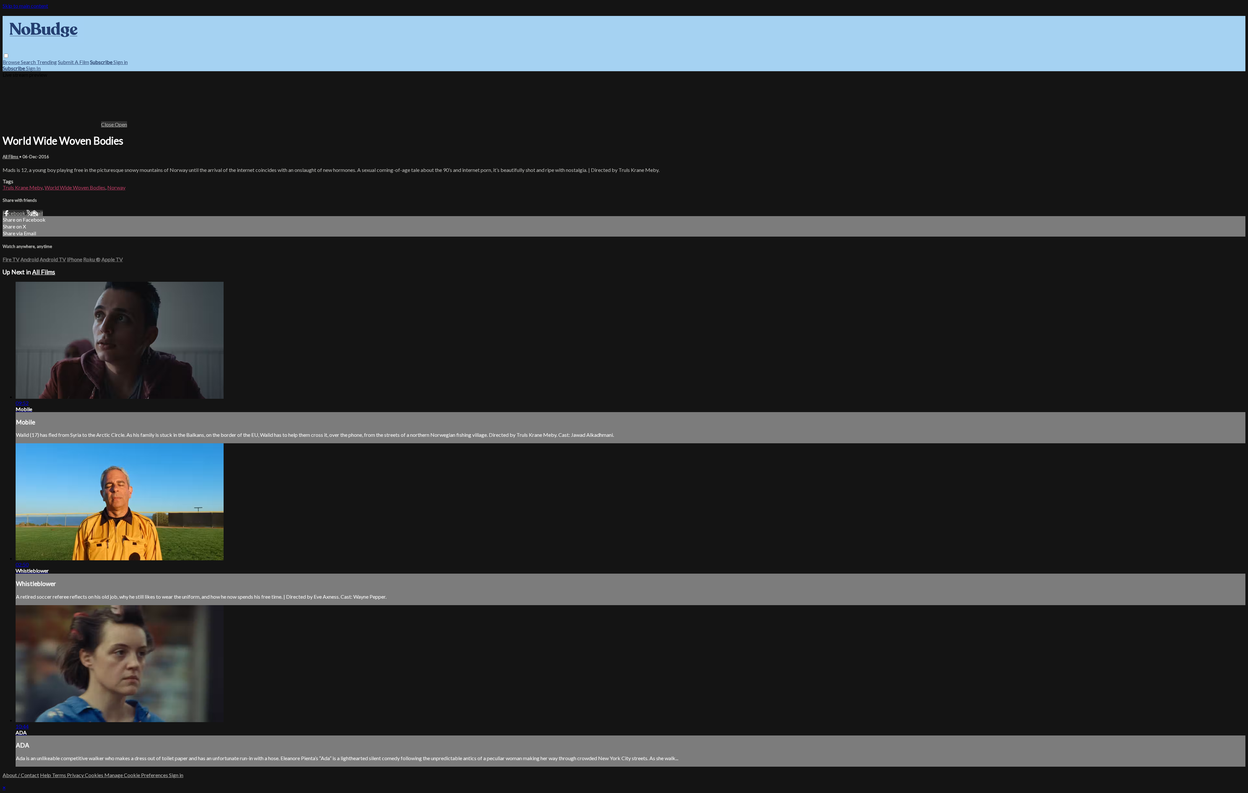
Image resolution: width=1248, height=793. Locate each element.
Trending (47, 62)
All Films (11, 156)
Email (37, 213)
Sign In (33, 68)
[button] (6, 56)
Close (108, 124)
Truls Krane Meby (23, 187)
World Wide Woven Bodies (75, 187)
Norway (116, 187)
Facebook (14, 213)
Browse (12, 62)
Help (46, 775)
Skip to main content (25, 6)
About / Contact (21, 775)
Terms (59, 775)
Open (121, 124)
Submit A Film (73, 62)
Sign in (120, 62)
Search (29, 62)
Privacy (76, 775)
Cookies (94, 775)
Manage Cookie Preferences (136, 775)
